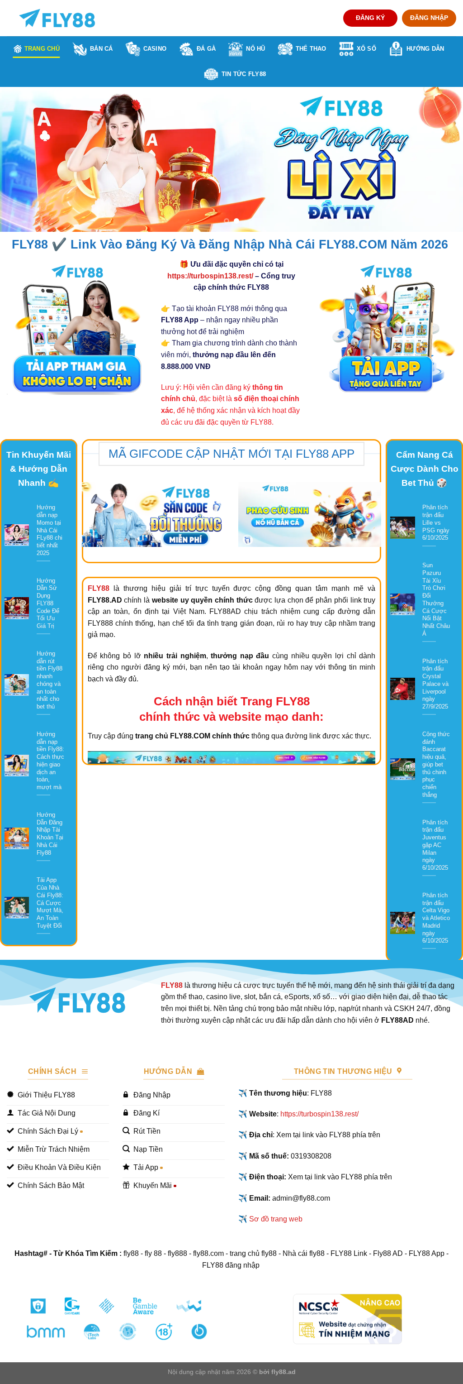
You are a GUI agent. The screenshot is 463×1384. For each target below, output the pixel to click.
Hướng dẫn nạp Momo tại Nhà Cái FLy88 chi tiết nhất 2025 (49, 530)
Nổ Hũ (255, 48)
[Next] (442, 159)
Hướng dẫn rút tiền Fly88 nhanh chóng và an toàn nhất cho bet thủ (49, 680)
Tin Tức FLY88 (244, 74)
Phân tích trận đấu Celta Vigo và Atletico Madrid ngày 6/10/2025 (436, 918)
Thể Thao (311, 48)
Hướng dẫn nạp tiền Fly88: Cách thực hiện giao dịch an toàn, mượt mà (50, 760)
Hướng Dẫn (425, 48)
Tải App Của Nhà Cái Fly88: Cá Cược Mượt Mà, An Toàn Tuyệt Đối (50, 902)
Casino (155, 48)
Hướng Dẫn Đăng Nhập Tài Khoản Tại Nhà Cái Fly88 (50, 833)
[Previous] (21, 159)
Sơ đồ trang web (275, 1219)
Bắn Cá (101, 48)
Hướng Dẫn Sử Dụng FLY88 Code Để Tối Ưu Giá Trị (48, 603)
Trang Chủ (42, 48)
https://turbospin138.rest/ (210, 276)
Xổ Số (366, 48)
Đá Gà (206, 48)
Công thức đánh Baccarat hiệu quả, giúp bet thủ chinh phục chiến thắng (436, 764)
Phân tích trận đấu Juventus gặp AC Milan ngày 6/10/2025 (435, 845)
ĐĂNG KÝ (370, 17)
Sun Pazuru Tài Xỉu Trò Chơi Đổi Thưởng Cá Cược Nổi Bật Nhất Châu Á (436, 599)
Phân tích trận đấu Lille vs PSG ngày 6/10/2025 (435, 522)
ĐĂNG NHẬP (429, 17)
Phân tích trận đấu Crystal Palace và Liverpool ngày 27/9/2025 (435, 684)
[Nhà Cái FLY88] (57, 18)
